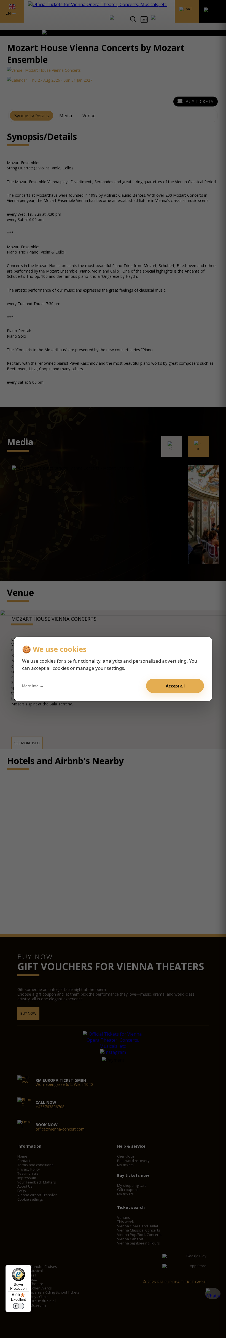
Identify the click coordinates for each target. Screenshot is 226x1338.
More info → (33, 686)
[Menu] (28, 1268)
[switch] (18, 1306)
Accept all (175, 686)
